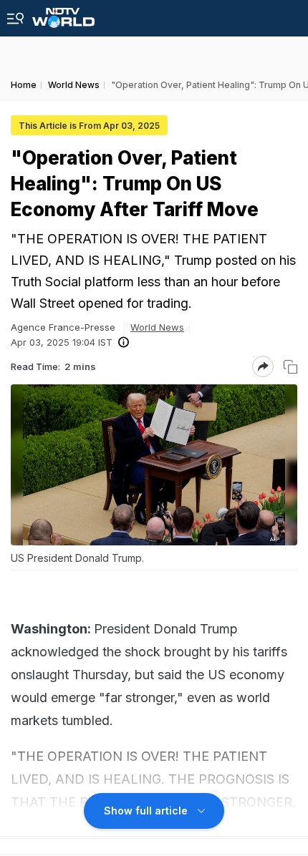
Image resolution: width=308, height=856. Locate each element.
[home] (63, 14)
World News (157, 327)
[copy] (290, 367)
